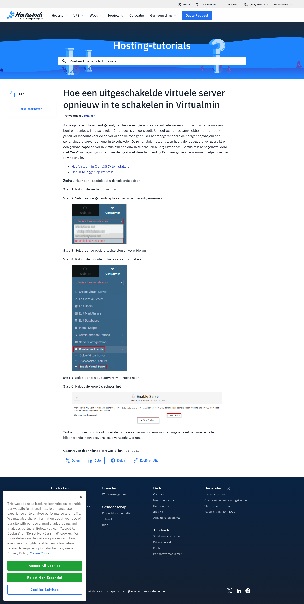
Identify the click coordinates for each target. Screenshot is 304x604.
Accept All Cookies (44, 565)
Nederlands (281, 4)
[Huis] (24, 16)
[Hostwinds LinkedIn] (236, 591)
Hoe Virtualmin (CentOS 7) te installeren (102, 166)
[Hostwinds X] (227, 591)
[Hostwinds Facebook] (245, 591)
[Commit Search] (64, 61)
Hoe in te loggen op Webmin (92, 172)
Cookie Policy (40, 553)
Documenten (208, 4)
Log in (186, 4)
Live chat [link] (233, 4)
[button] (197, 15)
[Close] (80, 496)
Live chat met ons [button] (215, 494)
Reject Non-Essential (44, 577)
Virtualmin (88, 115)
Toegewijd (115, 15)
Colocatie (136, 15)
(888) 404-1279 (259, 4)
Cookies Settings (45, 589)
